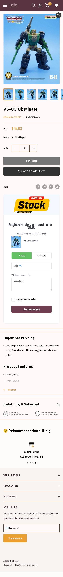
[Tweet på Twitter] (51, 186)
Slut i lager (31, 161)
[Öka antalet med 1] (33, 148)
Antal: (6, 148)
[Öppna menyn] (5, 5)
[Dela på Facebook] (38, 186)
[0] (47, 5)
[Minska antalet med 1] (15, 148)
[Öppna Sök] (34, 5)
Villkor (34, 299)
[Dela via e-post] (57, 186)
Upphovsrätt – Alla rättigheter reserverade (20, 565)
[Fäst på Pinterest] (44, 186)
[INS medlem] (40, 5)
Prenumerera (15, 538)
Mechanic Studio (12, 117)
